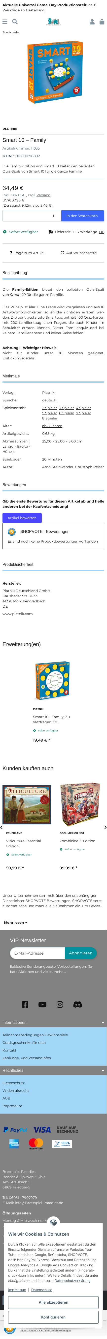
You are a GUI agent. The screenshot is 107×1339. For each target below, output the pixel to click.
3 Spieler (66, 408)
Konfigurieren (53, 1317)
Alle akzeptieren (53, 1302)
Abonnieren (81, 953)
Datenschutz (41, 1290)
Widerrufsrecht (15, 1090)
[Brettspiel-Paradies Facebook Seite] (25, 1004)
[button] (92, 22)
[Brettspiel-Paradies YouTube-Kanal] (42, 1004)
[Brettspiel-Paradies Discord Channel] (77, 1004)
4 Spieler (83, 408)
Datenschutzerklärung (73, 1280)
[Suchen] (15, 22)
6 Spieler (66, 413)
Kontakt (9, 1050)
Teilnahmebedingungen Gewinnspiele (35, 1035)
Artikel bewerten (22, 518)
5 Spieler (49, 413)
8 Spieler (49, 418)
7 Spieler (83, 413)
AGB (6, 1098)
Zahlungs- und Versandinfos (26, 1058)
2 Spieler (49, 408)
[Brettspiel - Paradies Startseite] (53, 21)
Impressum (17, 1290)
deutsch (49, 400)
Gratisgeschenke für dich (24, 1042)
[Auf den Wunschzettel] (76, 50)
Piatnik (48, 392)
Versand (43, 195)
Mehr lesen (14, 922)
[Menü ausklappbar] (4, 22)
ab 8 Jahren (52, 426)
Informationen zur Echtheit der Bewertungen (45, 1330)
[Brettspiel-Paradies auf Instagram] (60, 1004)
